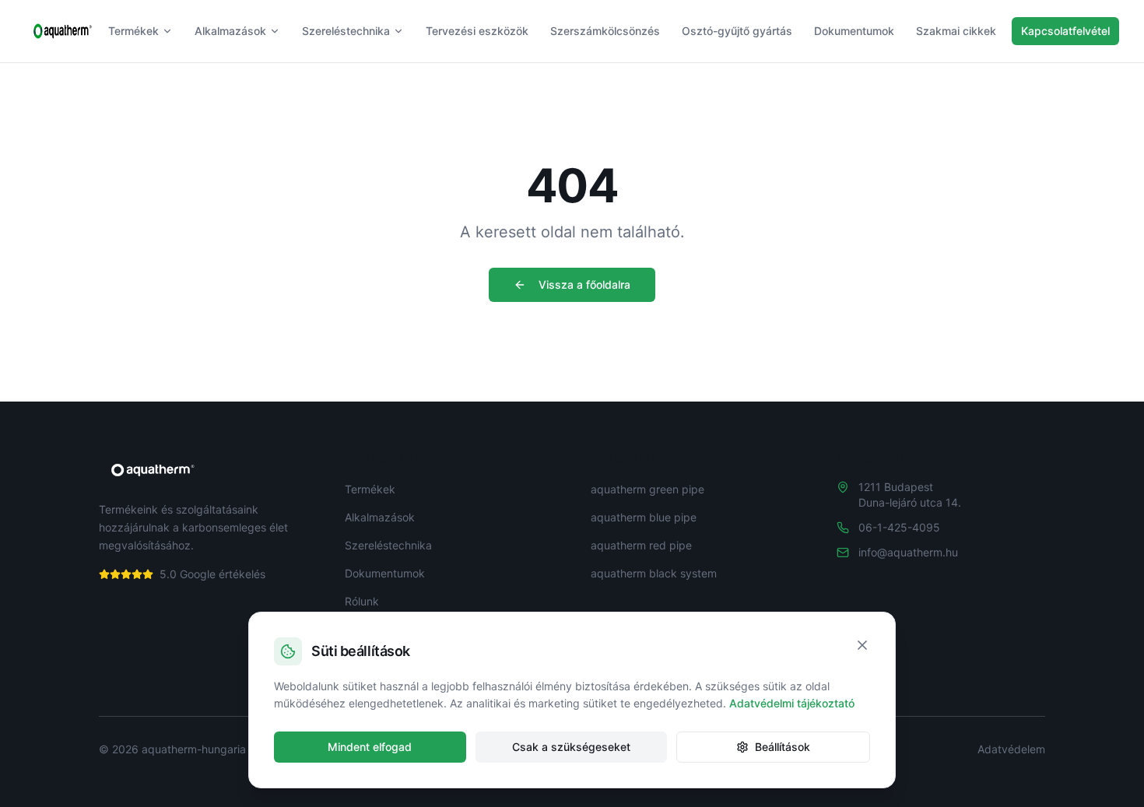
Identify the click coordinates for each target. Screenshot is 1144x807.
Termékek (133, 30)
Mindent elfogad (370, 746)
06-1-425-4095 (899, 527)
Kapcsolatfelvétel (1065, 30)
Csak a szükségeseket (571, 746)
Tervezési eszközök (477, 30)
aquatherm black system (654, 573)
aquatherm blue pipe (644, 517)
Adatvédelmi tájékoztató (791, 703)
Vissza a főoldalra (584, 284)
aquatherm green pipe (647, 489)
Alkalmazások (230, 30)
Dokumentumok (854, 30)
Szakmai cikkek (956, 30)
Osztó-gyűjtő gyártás (737, 30)
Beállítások (782, 746)
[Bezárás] (862, 645)
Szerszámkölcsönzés (605, 30)
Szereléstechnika (346, 30)
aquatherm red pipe (641, 545)
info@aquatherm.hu (908, 552)
